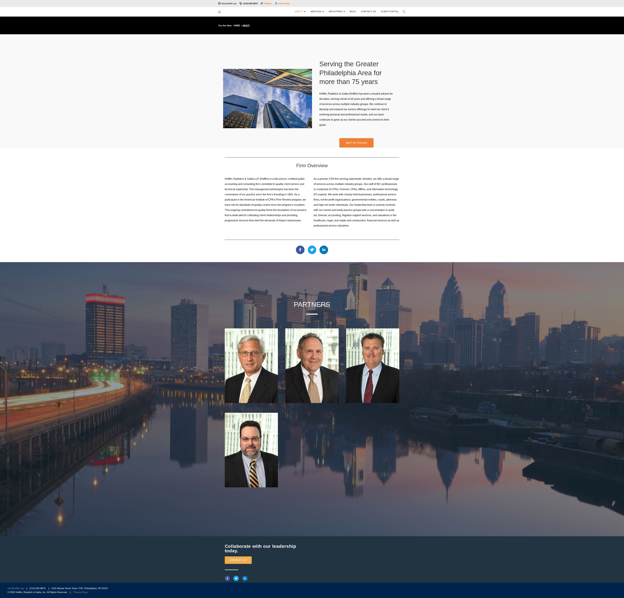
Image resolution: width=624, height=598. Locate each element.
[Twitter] (236, 578)
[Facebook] (300, 250)
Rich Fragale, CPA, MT (312, 385)
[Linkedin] (323, 250)
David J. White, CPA (251, 470)
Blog (353, 11)
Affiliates (268, 3)
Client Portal (284, 3)
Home (237, 25)
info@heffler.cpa (229, 3)
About (299, 11)
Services (316, 11)
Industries (335, 11)
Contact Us (368, 11)
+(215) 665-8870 (250, 3)
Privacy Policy (80, 592)
